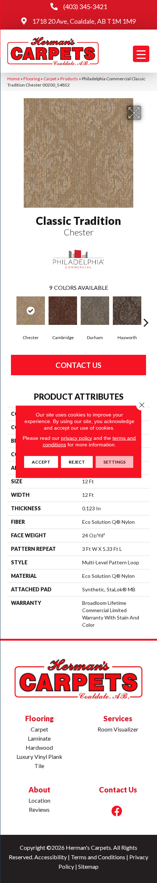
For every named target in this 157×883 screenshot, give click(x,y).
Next (146, 311)
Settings (114, 461)
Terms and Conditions (98, 856)
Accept (41, 461)
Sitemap (88, 866)
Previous (10, 311)
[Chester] (31, 311)
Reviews (39, 809)
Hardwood (39, 747)
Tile (39, 765)
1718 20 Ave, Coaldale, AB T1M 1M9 (84, 21)
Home (13, 78)
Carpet (50, 78)
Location (39, 800)
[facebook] (116, 811)
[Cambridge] (63, 311)
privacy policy (76, 438)
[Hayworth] (127, 311)
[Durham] (95, 311)
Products (69, 78)
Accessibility (50, 856)
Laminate (39, 738)
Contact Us (78, 365)
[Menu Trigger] (141, 54)
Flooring (31, 78)
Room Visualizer (117, 729)
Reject (77, 461)
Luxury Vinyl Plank (39, 756)
